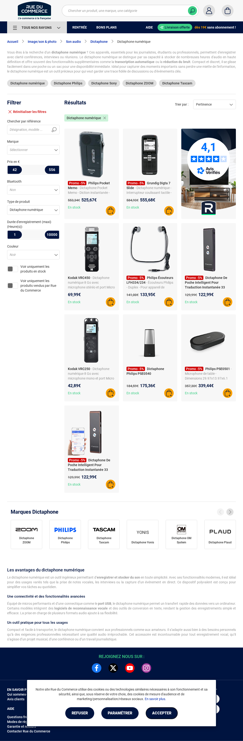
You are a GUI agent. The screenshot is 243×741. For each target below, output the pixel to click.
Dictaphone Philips (68, 83)
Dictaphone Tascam (177, 83)
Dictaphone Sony (104, 83)
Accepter (161, 713)
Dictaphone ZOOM (139, 83)
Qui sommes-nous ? (22, 694)
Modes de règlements (23, 722)
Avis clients (15, 699)
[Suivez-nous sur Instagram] (146, 668)
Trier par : (181, 104)
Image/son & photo (42, 42)
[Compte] (209, 10)
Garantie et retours (21, 726)
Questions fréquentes (23, 717)
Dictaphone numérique (27, 83)
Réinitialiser (29, 112)
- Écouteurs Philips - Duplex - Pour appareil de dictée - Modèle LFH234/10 (149, 287)
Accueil (12, 42)
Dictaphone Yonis (142, 542)
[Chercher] (192, 10)
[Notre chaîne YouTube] (130, 668)
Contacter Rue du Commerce (28, 731)
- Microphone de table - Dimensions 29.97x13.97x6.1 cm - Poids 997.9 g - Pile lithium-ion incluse (208, 378)
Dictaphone (99, 42)
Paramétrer (120, 713)
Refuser (80, 713)
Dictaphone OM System (182, 540)
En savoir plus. (155, 699)
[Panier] (227, 10)
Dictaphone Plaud (220, 542)
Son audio (73, 42)
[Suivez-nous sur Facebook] (96, 668)
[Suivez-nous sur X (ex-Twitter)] (113, 668)
